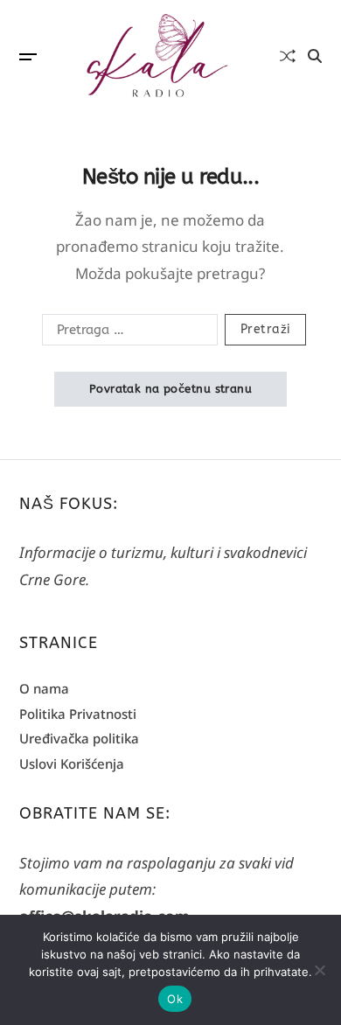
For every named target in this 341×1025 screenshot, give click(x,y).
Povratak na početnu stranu (170, 388)
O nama (44, 688)
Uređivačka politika (79, 738)
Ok (175, 999)
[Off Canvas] (28, 56)
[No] (319, 970)
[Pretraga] (315, 56)
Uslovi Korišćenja (71, 763)
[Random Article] (288, 56)
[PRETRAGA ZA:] (126, 333)
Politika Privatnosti (77, 713)
